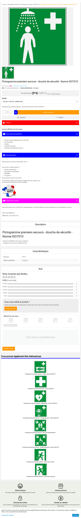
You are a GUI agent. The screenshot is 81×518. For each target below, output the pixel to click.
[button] (40, 101)
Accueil (4, 4)
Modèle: (4, 98)
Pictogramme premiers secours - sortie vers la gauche (40, 476)
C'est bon (75, 515)
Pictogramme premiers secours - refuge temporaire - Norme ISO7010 (41, 447)
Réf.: (3, 88)
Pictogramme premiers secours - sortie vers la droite (40, 462)
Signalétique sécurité (13, 4)
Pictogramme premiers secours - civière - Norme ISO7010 (40, 374)
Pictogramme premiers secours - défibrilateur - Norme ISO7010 (40, 403)
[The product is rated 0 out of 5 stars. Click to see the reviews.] (5, 86)
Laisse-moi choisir (7, 515)
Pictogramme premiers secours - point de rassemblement (40, 432)
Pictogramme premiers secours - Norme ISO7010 (41, 388)
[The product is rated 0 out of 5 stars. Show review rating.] (40, 371)
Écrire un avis (23, 86)
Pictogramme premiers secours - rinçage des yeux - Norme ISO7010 (41, 418)
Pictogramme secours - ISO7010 (29, 4)
